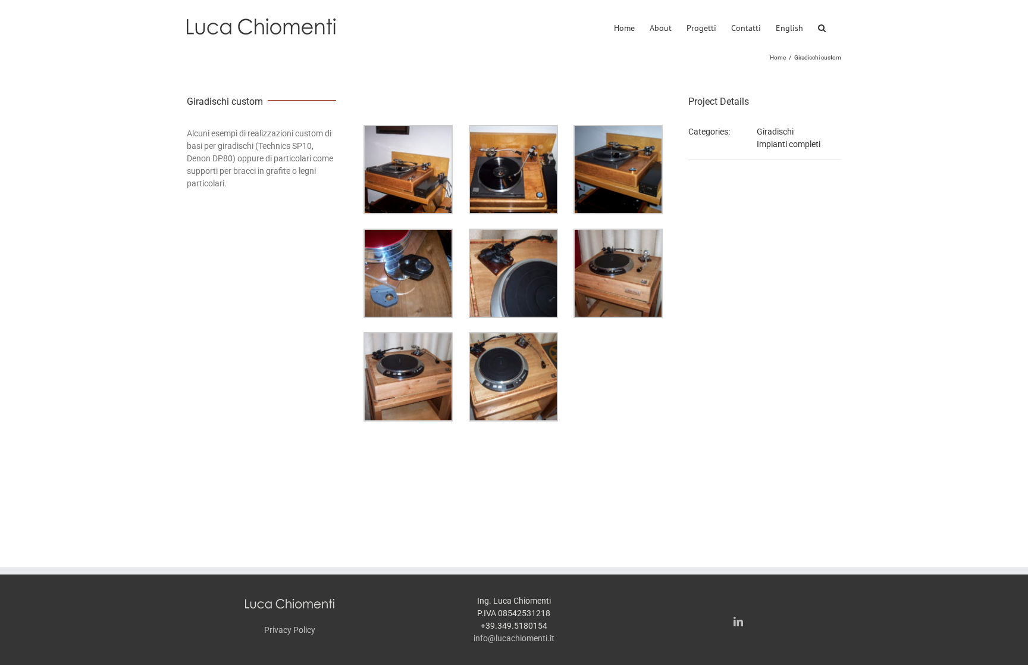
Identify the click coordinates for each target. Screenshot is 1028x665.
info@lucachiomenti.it (514, 638)
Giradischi (775, 131)
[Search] (822, 26)
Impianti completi (788, 144)
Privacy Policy (289, 630)
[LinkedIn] (738, 621)
